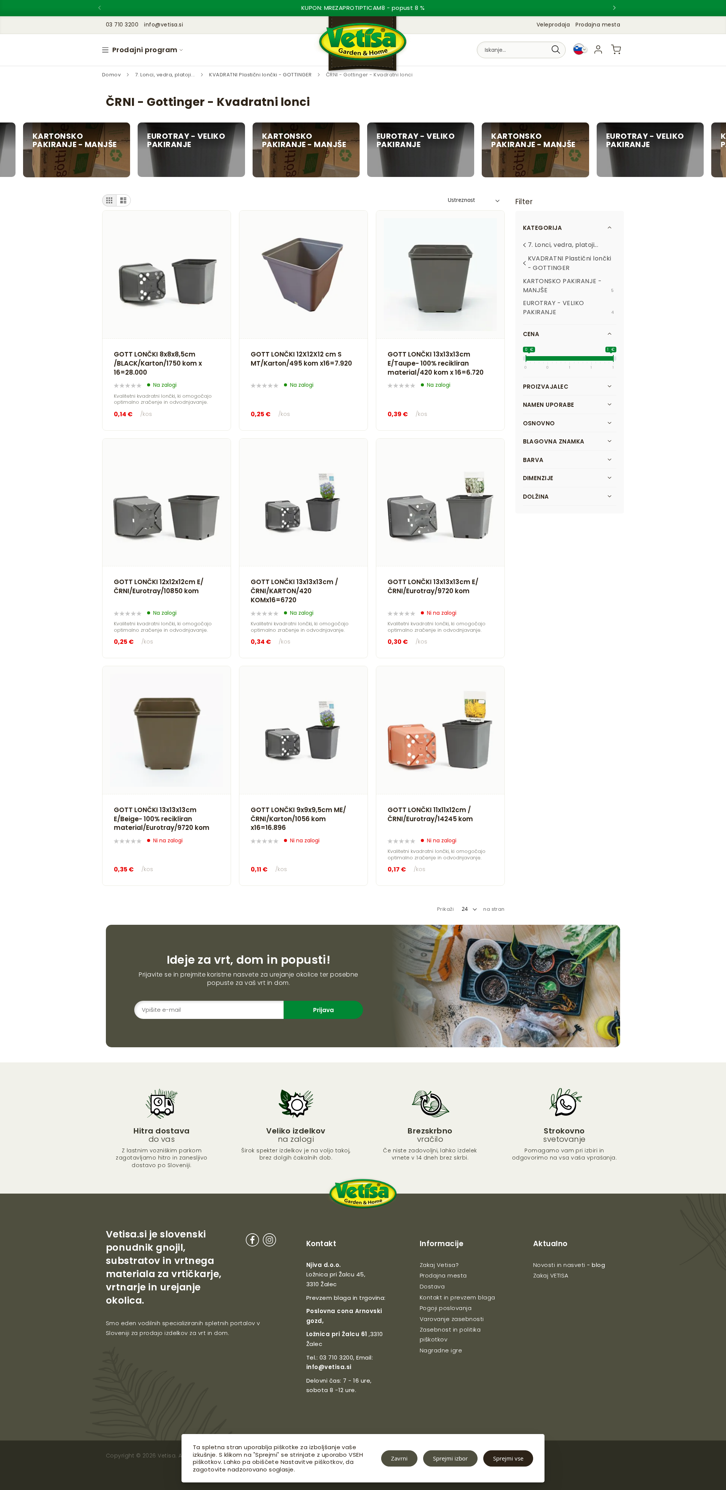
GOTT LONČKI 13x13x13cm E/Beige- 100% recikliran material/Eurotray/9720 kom (161, 819)
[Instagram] (269, 1241)
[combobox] (521, 50)
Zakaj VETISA (551, 1275)
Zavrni (399, 1458)
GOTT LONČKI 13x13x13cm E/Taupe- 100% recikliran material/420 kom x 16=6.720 (436, 363)
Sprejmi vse (508, 1458)
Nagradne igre (441, 1350)
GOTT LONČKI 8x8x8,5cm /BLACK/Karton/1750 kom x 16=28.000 (158, 363)
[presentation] (105, 8)
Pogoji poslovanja (446, 1308)
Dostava (432, 1286)
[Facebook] (252, 1241)
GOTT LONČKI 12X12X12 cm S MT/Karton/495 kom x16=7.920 (301, 359)
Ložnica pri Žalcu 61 (336, 1334)
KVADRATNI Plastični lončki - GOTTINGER (261, 74)
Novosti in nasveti (559, 1265)
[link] (598, 49)
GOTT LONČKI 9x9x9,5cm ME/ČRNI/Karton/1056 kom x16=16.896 (298, 819)
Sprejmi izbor (450, 1458)
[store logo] (363, 45)
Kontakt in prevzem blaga (457, 1297)
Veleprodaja (553, 24)
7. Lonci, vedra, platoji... (165, 74)
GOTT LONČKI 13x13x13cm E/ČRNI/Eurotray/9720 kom (433, 586)
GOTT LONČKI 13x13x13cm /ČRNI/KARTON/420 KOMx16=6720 (294, 591)
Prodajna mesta (598, 24)
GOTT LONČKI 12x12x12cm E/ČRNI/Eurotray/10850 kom (158, 586)
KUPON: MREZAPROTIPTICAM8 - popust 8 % (363, 8)
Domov (112, 74)
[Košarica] (616, 49)
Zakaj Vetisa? (439, 1265)
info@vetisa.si (329, 1367)
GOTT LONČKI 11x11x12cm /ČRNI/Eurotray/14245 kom (430, 814)
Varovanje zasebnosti (452, 1319)
